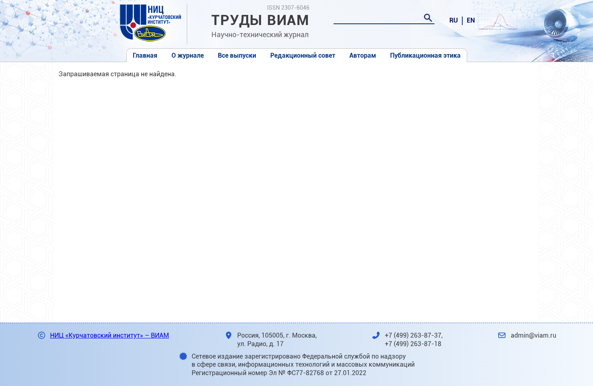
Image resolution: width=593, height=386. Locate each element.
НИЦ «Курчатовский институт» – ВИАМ (109, 335)
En (471, 20)
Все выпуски (237, 55)
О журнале (187, 55)
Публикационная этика (425, 55)
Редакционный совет (302, 55)
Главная (145, 55)
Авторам (362, 55)
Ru (453, 20)
